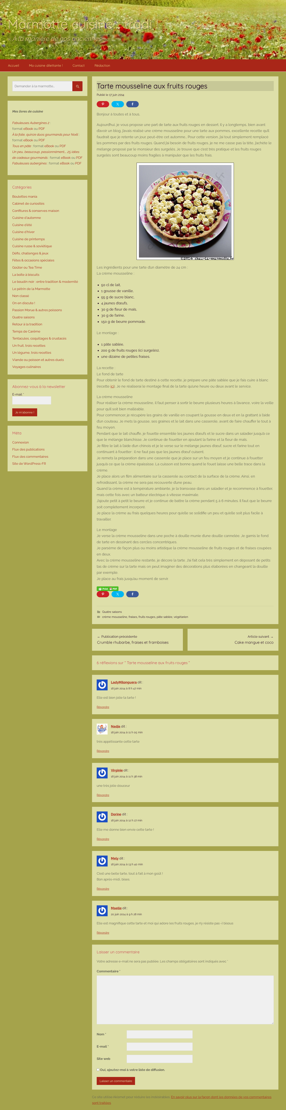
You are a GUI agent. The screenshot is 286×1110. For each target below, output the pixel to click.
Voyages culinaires (26, 367)
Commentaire (108, 971)
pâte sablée (164, 617)
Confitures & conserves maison (35, 211)
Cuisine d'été (22, 225)
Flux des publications (28, 449)
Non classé (20, 296)
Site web (103, 1059)
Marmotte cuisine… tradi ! (83, 24)
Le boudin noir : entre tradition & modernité (45, 282)
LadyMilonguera (124, 682)
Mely (114, 858)
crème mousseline (114, 617)
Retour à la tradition (27, 324)
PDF (42, 129)
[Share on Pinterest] (103, 104)
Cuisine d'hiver (23, 232)
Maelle (116, 908)
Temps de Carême (26, 331)
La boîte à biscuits (25, 275)
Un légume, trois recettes (31, 353)
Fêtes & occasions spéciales (33, 260)
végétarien (181, 617)
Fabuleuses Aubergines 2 (30, 123)
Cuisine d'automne (26, 218)
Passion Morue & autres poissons (37, 310)
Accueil (13, 65)
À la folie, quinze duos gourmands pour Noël (45, 134)
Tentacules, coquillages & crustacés (39, 338)
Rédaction (102, 65)
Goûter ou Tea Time (27, 267)
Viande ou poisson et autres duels (38, 360)
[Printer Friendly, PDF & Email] (107, 588)
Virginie (117, 770)
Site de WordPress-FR (29, 463)
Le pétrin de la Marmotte (31, 289)
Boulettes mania (24, 196)
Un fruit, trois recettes (28, 346)
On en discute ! (23, 303)
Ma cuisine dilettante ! (46, 65)
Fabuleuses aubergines (29, 163)
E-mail (103, 1046)
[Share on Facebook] (132, 104)
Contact (79, 65)
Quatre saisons (112, 612)
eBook (28, 129)
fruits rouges (147, 617)
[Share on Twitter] (117, 104)
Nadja (115, 726)
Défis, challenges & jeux (30, 253)
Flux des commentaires (30, 456)
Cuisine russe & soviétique (32, 246)
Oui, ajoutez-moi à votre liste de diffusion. (132, 1070)
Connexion (20, 442)
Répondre (103, 707)
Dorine (116, 814)
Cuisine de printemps (28, 239)
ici (112, 386)
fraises (133, 617)
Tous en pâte (21, 146)
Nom (101, 1034)
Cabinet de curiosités (28, 203)
